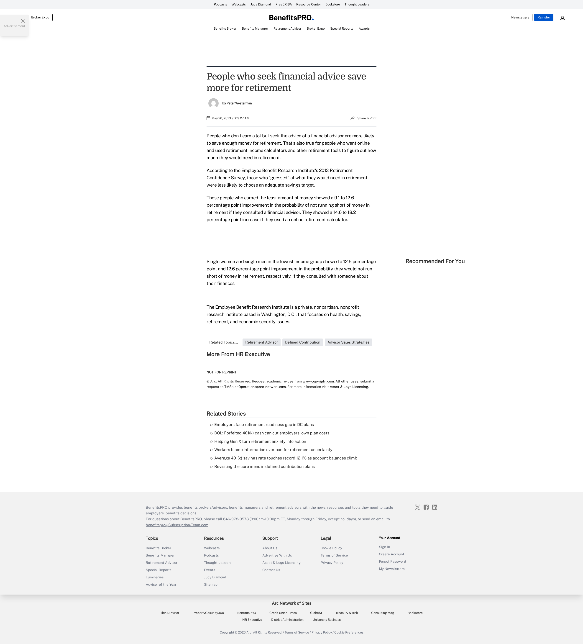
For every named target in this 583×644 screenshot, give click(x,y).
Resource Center (308, 4)
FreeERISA (284, 4)
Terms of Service (334, 555)
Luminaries (155, 577)
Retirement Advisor (161, 562)
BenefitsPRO (246, 613)
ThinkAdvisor (169, 613)
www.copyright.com (318, 381)
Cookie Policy (331, 548)
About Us (269, 548)
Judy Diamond (260, 4)
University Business (327, 619)
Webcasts (239, 4)
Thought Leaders (357, 4)
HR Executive (252, 619)
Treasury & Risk (346, 613)
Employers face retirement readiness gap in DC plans (264, 424)
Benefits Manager (160, 555)
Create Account (391, 554)
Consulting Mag (382, 613)
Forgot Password (392, 561)
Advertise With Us (277, 555)
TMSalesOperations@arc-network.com (255, 387)
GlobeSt (316, 613)
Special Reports (158, 570)
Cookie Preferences (348, 632)
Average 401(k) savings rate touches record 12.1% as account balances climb (285, 458)
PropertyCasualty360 (208, 613)
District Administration (287, 619)
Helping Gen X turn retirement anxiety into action (260, 441)
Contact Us (271, 570)
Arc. (249, 632)
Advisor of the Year (161, 584)
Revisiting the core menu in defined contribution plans (264, 466)
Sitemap (210, 584)
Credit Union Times (283, 613)
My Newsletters (392, 569)
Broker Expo (40, 17)
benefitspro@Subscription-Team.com (177, 525)
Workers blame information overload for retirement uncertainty (273, 449)
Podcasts (220, 4)
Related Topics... (223, 342)
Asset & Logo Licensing (281, 562)
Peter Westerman (239, 103)
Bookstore (332, 4)
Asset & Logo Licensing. (349, 387)
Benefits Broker (158, 548)
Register (544, 17)
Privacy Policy (332, 562)
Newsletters (520, 17)
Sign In (384, 547)
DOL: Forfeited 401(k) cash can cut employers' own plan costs (271, 433)
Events (209, 570)
